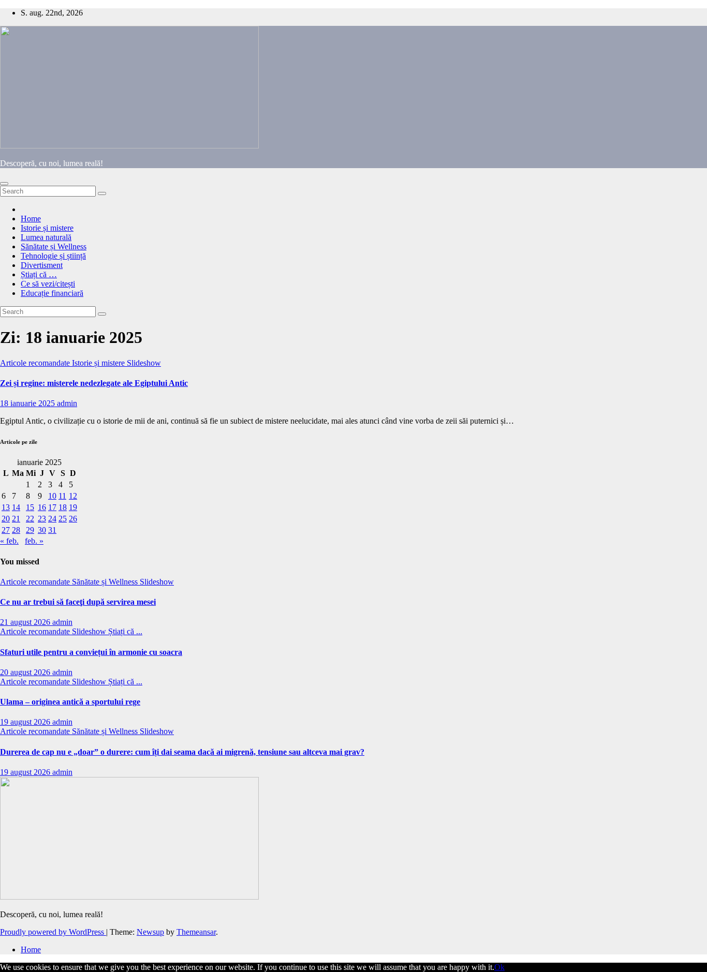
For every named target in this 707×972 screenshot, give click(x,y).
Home (31, 218)
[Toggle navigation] (4, 183)
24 (52, 518)
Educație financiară (52, 293)
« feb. (9, 540)
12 (73, 495)
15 (30, 507)
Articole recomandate (36, 362)
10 (52, 495)
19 (73, 507)
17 (52, 507)
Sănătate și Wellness (53, 246)
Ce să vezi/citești (48, 283)
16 (42, 507)
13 (6, 507)
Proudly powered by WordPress (53, 932)
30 (42, 530)
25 (62, 518)
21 (16, 518)
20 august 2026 (26, 672)
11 (62, 495)
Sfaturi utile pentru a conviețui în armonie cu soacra (91, 652)
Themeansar (196, 932)
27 (6, 530)
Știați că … (39, 274)
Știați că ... (125, 631)
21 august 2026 (26, 622)
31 (52, 530)
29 (30, 530)
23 (42, 518)
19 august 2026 (26, 721)
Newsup (150, 932)
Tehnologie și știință (53, 255)
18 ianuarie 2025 (28, 403)
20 (6, 518)
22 (30, 518)
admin (67, 403)
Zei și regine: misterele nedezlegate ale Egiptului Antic (94, 383)
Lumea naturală (46, 237)
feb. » (34, 540)
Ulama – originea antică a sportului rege (70, 701)
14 (16, 507)
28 (16, 530)
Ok (499, 967)
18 (62, 507)
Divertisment (42, 265)
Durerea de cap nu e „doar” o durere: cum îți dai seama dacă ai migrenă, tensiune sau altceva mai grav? (182, 751)
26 (73, 518)
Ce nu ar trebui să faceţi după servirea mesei (78, 601)
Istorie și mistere (47, 227)
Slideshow (144, 362)
